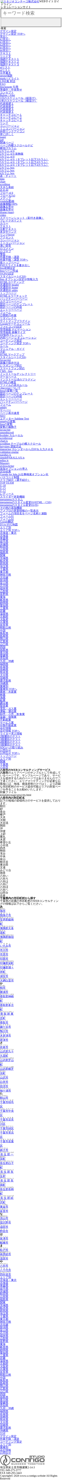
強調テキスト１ (9, 58)
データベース (8, 376)
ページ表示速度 (9, 413)
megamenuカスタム (11, 499)
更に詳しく (7, 134)
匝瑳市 (4, 1086)
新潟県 (4, 580)
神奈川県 (5, 574)
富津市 (4, 1238)
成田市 (4, 1226)
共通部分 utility (9, 290)
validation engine (9, 452)
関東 (3, 555)
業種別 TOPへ (8, 689)
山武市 (4, 1077)
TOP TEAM (7, 482)
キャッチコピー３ (11, 120)
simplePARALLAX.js (12, 457)
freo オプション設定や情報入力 (19, 279)
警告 (3, 254)
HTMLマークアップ (12, 354)
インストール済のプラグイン (18, 379)
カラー (4, 223)
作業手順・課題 (9, 256)
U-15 (3, 488)
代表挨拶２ (7, 106)
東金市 (4, 1206)
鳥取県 (4, 633)
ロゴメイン (7, 248)
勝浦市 (4, 992)
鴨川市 (4, 1031)
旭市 (3, 910)
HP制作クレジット (11, 334)
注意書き (5, 72)
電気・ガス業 (8, 708)
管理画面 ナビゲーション (15, 329)
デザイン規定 (8, 31)
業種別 (4, 686)
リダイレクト (8, 318)
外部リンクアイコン (12, 131)
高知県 (4, 658)
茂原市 (4, 1258)
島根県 (4, 636)
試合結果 (5, 471)
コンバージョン (9, 125)
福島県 (4, 552)
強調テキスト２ (9, 61)
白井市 (4, 1081)
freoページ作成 (9, 270)
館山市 (4, 1097)
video (3, 215)
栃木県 (4, 560)
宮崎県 (4, 677)
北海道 (4, 535)
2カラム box (7, 167)
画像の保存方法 (9, 362)
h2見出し (5, 39)
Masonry (5, 463)
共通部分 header (9, 284)
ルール (4, 346)
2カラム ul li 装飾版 (11, 153)
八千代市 (5, 1270)
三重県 (4, 608)
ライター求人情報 (11, 733)
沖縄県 (4, 683)
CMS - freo (6, 371)
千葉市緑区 (7, 1128)
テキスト (5, 53)
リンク (4, 123)
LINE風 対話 (7, 81)
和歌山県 (5, 627)
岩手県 (4, 541)
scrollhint (5, 184)
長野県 (4, 594)
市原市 (4, 954)
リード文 (5, 56)
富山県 (4, 583)
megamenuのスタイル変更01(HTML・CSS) (25, 502)
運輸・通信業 (8, 711)
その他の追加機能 (11, 507)
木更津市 (5, 1035)
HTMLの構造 (8, 382)
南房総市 (5, 1254)
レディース (7, 493)
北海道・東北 (8, 532)
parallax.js (5, 454)
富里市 (4, 1211)
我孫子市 (5, 915)
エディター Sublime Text (14, 418)
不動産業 (5, 719)
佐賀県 (4, 666)
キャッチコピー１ (11, 114)
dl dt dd (4, 190)
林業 (3, 694)
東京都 (4, 571)
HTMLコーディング (12, 282)
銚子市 (4, 1150)
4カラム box (7, 173)
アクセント (7, 237)
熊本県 (4, 672)
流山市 (4, 1218)
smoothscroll (7, 432)
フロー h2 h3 (7, 195)
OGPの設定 (7, 273)
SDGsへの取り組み (11, 747)
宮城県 (4, 544)
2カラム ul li (7, 150)
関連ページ (7, 142)
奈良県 (4, 624)
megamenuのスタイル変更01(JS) (19, 505)
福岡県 (4, 663)
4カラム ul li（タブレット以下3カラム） (24, 159)
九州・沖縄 (7, 661)
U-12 (3, 491)
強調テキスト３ (9, 64)
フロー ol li (6, 192)
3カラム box (7, 170)
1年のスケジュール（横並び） (18, 100)
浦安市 (4, 976)
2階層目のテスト (10, 736)
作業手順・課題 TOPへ (14, 259)
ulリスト (5, 67)
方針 (3, 351)
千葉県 (4, 569)
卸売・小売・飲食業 (12, 714)
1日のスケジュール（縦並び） (18, 98)
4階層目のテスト (10, 742)
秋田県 (4, 546)
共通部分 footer (9, 287)
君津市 (4, 1039)
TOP (2, 1433)
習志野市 (5, 1222)
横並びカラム (8, 148)
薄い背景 (5, 245)
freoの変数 (6, 424)
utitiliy (3, 407)
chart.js (4, 440)
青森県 (4, 538)
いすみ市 (5, 945)
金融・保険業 (8, 716)
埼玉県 (4, 566)
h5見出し (5, 47)
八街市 (4, 767)
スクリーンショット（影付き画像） (22, 217)
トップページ (8, 293)
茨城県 (4, 558)
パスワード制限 (9, 477)
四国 (3, 647)
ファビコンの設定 (11, 326)
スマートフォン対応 (12, 368)
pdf (2, 139)
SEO (2, 415)
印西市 (4, 958)
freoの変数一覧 (9, 390)
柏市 (3, 987)
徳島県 (4, 650)
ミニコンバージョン (12, 128)
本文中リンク (8, 231)
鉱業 (3, 700)
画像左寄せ (7, 206)
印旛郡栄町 (7, 963)
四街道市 (5, 1274)
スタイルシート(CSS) (13, 276)
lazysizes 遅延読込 (10, 446)
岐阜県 (4, 599)
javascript (5, 429)
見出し (4, 36)
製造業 (4, 705)
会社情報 (5, 728)
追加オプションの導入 (14, 468)
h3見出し (5, 42)
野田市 (4, 1231)
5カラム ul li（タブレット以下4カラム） (24, 162)
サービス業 (7, 722)
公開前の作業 (8, 315)
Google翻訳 (7, 521)
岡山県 (4, 638)
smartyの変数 (8, 421)
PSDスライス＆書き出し (15, 265)
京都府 (4, 616)
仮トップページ (9, 262)
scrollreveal (6, 438)
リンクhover (7, 234)
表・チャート (8, 176)
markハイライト (9, 78)
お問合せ (5, 750)
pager (3, 137)
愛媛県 (4, 655)
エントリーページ (11, 309)
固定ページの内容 (11, 307)
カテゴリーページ (11, 301)
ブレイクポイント (11, 220)
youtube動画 (7, 201)
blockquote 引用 (9, 86)
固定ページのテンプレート (16, 304)
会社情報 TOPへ (10, 730)
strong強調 (6, 75)
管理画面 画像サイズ (12, 332)
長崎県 (4, 669)
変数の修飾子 (8, 426)
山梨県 (4, 591)
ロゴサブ (5, 251)
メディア (5, 198)
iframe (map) (7, 212)
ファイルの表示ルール (14, 385)
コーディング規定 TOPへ (15, 343)
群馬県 (4, 563)
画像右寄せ (7, 209)
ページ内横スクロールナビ (16, 145)
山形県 (4, 549)
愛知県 (4, 605)
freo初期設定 (7, 268)
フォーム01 (7, 516)
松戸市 (4, 1249)
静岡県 (4, 602)
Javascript (5, 360)
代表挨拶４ (7, 111)
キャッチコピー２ (11, 117)
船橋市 (4, 1242)
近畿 (3, 610)
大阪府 (4, 619)
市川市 (4, 950)
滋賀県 (4, 613)
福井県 (4, 588)
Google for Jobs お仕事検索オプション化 (24, 474)
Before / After (7, 95)
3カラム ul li (7, 156)
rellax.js (4, 460)
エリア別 (5, 527)
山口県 (4, 644)
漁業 (3, 697)
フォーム (5, 312)
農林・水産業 (8, 691)
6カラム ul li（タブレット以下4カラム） (24, 164)
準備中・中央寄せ (11, 89)
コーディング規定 (11, 340)
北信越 (4, 577)
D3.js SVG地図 (9, 524)
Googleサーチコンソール (15, 323)
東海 (3, 597)
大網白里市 (7, 980)
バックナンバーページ (14, 298)
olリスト (5, 70)
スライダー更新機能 (12, 496)
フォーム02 (7, 518)
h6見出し (5, 50)
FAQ (3, 84)
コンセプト (7, 92)
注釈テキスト (8, 229)
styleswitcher (7, 466)
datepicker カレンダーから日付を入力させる (26, 449)
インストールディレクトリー (18, 374)
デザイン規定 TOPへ (12, 33)
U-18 (3, 485)
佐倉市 (4, 1047)
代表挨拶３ (7, 109)
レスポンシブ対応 (11, 365)
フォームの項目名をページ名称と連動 (23, 513)
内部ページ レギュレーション (18, 337)
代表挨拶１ (7, 103)
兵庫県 (4, 622)
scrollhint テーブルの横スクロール (20, 443)
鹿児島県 (5, 680)
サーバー (5, 410)
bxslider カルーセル (11, 435)
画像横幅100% (8, 203)
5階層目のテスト (10, 744)
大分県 (4, 675)
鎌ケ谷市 (5, 1026)
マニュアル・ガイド (12, 348)
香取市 (4, 1022)
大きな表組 (7, 187)
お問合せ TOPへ (10, 753)
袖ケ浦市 (5, 1090)
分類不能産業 (8, 725)
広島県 (4, 641)
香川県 (4, 652)
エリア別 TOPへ (10, 530)
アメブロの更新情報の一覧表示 (19, 510)
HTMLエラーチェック (13, 295)
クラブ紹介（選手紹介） (15, 479)
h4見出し (5, 45)
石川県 (4, 585)
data (2, 178)
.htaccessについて (10, 387)
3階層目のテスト (10, 739)
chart (2, 181)
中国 (3, 630)
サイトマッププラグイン (15, 321)
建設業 (4, 702)
